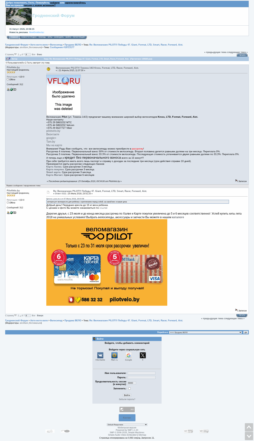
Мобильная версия (127, 427)
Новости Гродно (28, 37)
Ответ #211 (60, 193)
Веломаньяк (35, 47)
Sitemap (142, 435)
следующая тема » (237, 52)
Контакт (127, 417)
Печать (242, 55)
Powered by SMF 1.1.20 (127, 430)
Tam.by (50, 141)
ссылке (103, 207)
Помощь (42, 37)
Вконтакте (52, 134)
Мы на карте (54, 145)
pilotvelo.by (53, 130)
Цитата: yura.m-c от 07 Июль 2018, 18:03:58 (65, 199)
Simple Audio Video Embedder (122, 435)
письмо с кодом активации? (40, 5)
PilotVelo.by (13, 67)
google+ (51, 138)
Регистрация (79, 37)
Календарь (59, 37)
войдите (54, 2)
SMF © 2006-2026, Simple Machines (127, 432)
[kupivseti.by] (11, 90)
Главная (14, 37)
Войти (68, 37)
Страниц (9, 54)
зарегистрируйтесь (75, 2)
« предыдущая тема (215, 52)
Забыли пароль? (127, 399)
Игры (50, 37)
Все (33, 54)
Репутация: (12, 77)
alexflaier (24, 47)
